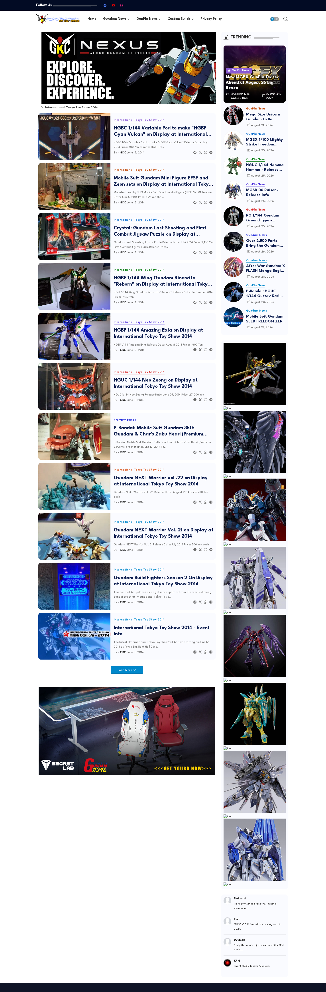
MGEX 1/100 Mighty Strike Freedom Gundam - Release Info (264, 142)
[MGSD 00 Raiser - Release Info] (234, 191)
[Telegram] (210, 152)
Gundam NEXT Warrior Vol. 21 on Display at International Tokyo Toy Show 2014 (163, 533)
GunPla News (146, 19)
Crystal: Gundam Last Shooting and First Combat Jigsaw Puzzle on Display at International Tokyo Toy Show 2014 (160, 231)
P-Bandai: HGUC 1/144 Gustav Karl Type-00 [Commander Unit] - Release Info (264, 293)
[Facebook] (194, 152)
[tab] (92, 19)
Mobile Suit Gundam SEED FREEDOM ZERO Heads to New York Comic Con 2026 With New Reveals (265, 319)
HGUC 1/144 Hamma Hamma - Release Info (265, 167)
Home (92, 19)
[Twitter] (200, 152)
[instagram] (122, 5)
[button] (274, 19)
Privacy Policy (211, 19)
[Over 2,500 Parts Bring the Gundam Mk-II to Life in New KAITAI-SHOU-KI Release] (234, 242)
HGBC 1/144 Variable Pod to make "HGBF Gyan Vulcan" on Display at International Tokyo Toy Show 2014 (160, 131)
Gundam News (114, 19)
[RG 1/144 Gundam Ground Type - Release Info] (234, 216)
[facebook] (105, 5)
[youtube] (113, 5)
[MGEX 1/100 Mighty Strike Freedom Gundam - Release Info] (234, 141)
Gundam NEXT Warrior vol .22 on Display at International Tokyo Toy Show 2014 (161, 481)
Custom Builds (179, 19)
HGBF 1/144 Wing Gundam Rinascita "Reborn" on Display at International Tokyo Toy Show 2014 (162, 281)
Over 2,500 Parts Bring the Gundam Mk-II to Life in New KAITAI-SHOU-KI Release (264, 243)
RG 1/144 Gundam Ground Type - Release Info (262, 218)
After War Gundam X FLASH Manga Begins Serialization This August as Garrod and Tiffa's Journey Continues (265, 268)
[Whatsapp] (205, 152)
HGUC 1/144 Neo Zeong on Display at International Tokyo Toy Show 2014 (156, 383)
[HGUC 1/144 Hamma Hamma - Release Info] (234, 166)
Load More (125, 670)
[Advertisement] (127, 812)
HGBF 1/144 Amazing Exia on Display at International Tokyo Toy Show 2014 (158, 333)
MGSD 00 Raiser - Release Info (262, 192)
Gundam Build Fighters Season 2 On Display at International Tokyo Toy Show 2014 (163, 581)
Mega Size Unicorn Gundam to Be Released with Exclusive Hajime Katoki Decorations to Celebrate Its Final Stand (265, 117)
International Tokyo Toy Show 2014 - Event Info (162, 631)
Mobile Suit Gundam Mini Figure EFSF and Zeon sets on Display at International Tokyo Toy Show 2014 (162, 181)
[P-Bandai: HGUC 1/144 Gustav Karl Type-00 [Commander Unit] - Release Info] (234, 292)
